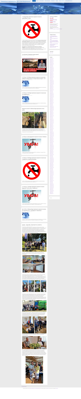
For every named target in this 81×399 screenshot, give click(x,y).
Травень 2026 (51, 61)
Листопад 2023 (52, 94)
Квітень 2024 (51, 88)
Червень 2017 (51, 177)
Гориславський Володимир (31, 55)
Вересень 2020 (52, 135)
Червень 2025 (51, 73)
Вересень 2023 (52, 96)
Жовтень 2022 (52, 108)
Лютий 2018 (51, 168)
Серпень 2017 (51, 175)
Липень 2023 (51, 98)
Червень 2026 (51, 60)
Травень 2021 (51, 126)
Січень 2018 (51, 169)
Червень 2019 (51, 151)
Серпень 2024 (51, 84)
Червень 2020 (51, 138)
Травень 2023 (51, 100)
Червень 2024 (51, 86)
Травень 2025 (51, 74)
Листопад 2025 (52, 68)
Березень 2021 (52, 128)
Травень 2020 (51, 139)
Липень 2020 (51, 137)
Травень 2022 (51, 113)
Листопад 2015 (52, 190)
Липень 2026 (51, 59)
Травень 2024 (51, 87)
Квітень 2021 (51, 127)
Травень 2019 (51, 152)
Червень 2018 (51, 164)
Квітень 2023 (51, 101)
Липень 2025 (51, 72)
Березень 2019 (52, 154)
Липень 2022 (51, 111)
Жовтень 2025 (52, 69)
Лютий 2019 (51, 155)
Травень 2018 (51, 165)
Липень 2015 (51, 192)
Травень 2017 (51, 178)
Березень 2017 (52, 180)
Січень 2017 (51, 182)
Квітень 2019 (51, 153)
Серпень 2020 (52, 136)
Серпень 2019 (51, 149)
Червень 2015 (51, 193)
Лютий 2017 (51, 181)
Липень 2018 (51, 163)
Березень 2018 (52, 167)
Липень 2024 (51, 85)
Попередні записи (24, 386)
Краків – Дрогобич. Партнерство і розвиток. (32, 224)
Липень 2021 (51, 124)
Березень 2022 (52, 115)
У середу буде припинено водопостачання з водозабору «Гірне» (54, 37)
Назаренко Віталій (30, 19)
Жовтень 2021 (52, 121)
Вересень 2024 (52, 83)
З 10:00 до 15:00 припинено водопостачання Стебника (34, 136)
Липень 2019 (51, 150)
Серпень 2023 (51, 97)
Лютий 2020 (51, 142)
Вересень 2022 (52, 109)
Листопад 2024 (52, 81)
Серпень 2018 (51, 162)
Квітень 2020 (51, 140)
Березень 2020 (52, 141)
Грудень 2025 (51, 67)
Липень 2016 (51, 189)
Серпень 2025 (51, 71)
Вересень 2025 (52, 70)
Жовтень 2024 (52, 82)
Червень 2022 (51, 112)
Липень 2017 (51, 176)
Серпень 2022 (52, 110)
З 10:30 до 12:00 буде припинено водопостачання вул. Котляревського (54, 44)
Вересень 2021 (52, 122)
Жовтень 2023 (52, 95)
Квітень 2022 (51, 114)
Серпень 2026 (52, 58)
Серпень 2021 (51, 123)
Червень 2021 (51, 125)
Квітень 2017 (51, 179)
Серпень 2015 (51, 191)
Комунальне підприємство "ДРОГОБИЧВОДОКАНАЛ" (16, 1)
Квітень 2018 (51, 166)
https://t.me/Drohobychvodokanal (54, 25)
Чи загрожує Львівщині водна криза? (30, 54)
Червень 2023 (51, 99)
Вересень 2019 (52, 148)
